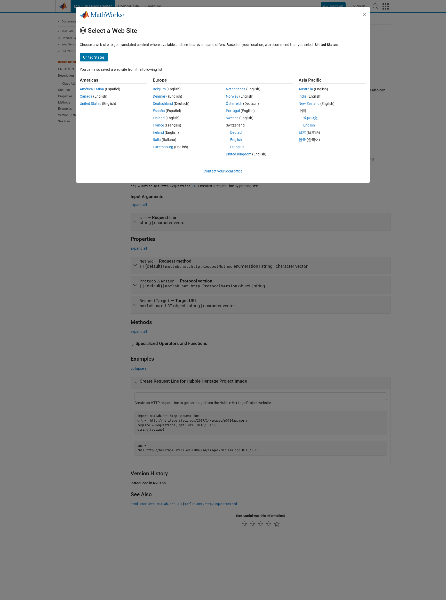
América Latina (92, 89)
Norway (232, 96)
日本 (302, 132)
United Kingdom (238, 154)
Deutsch (236, 132)
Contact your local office (223, 171)
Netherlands (235, 89)
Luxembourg (163, 147)
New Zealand (309, 103)
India (303, 96)
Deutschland (163, 103)
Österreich (234, 103)
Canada (86, 96)
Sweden (232, 118)
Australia (306, 89)
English (236, 140)
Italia (157, 140)
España (159, 111)
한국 (302, 140)
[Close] (364, 14)
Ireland (158, 132)
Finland (159, 118)
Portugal (233, 111)
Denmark (160, 96)
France (158, 125)
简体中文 (310, 118)
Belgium (159, 89)
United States (90, 103)
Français (237, 147)
